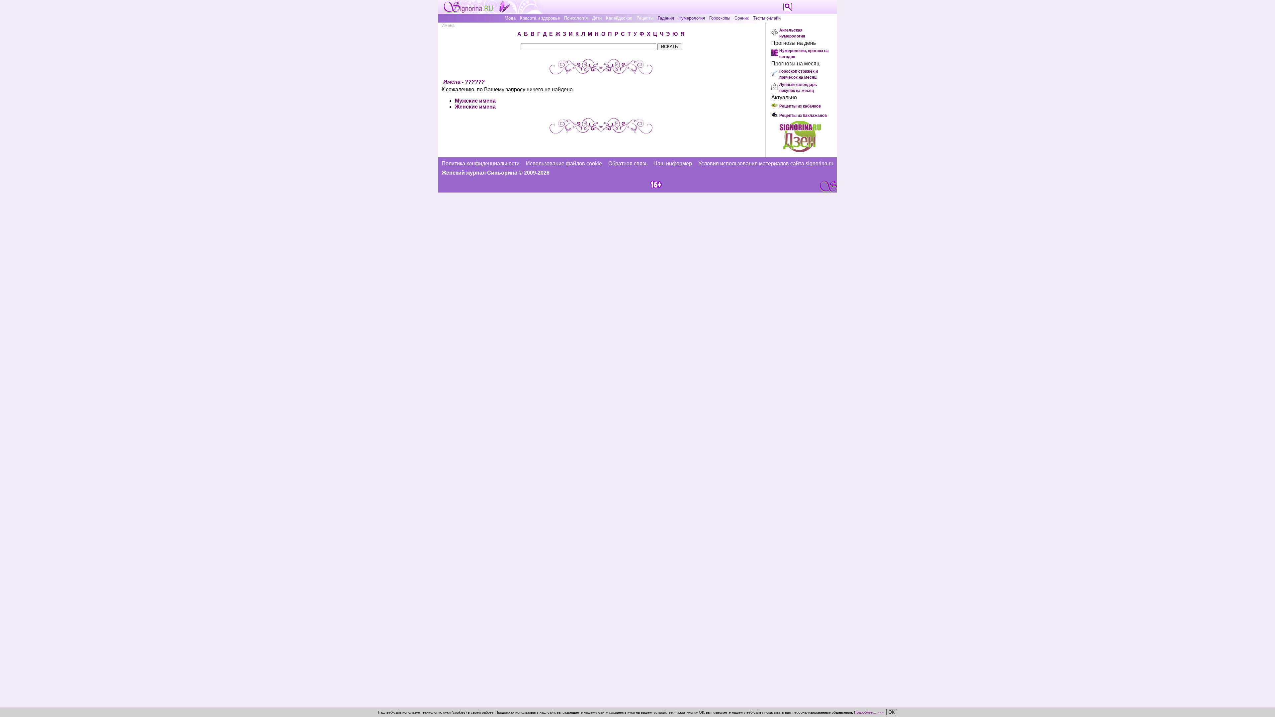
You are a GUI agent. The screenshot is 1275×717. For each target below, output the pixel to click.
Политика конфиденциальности (481, 163)
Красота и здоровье (540, 18)
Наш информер (672, 163)
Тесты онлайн (767, 18)
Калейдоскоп (619, 18)
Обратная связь (627, 163)
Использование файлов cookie (564, 163)
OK (892, 712)
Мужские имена (475, 101)
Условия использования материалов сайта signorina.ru (765, 163)
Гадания (666, 18)
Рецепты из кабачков (800, 106)
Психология (576, 18)
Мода (510, 18)
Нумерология (691, 18)
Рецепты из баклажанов (803, 115)
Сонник (741, 18)
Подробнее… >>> (868, 712)
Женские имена (475, 107)
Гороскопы (719, 18)
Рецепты (645, 18)
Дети (597, 18)
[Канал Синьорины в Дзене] (800, 150)
